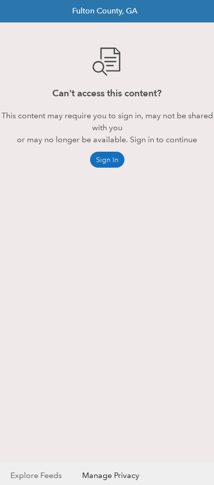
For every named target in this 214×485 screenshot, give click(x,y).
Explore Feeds (36, 475)
